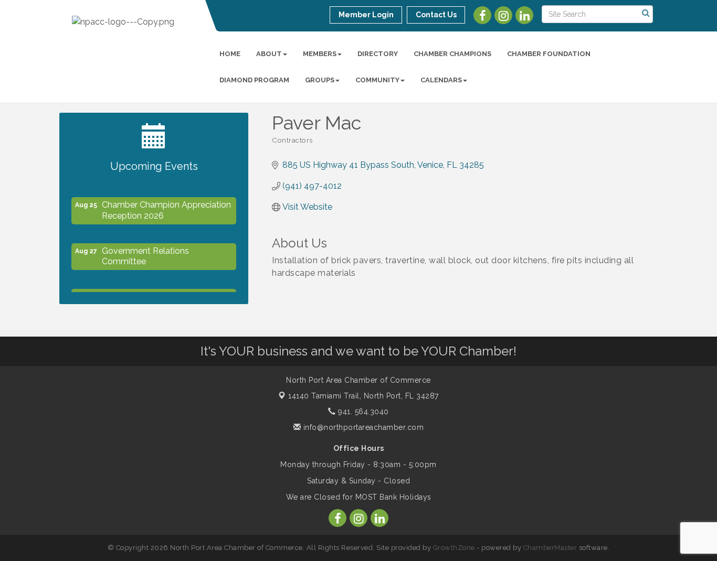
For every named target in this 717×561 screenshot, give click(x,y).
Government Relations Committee (145, 254)
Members (319, 54)
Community (377, 80)
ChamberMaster (550, 548)
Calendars (441, 80)
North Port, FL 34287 (363, 396)
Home (229, 54)
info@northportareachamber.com (362, 427)
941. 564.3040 (362, 411)
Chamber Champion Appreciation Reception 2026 (166, 208)
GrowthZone (454, 548)
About (269, 54)
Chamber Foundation (549, 54)
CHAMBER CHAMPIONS (452, 54)
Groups (319, 80)
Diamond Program (254, 80)
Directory (377, 54)
